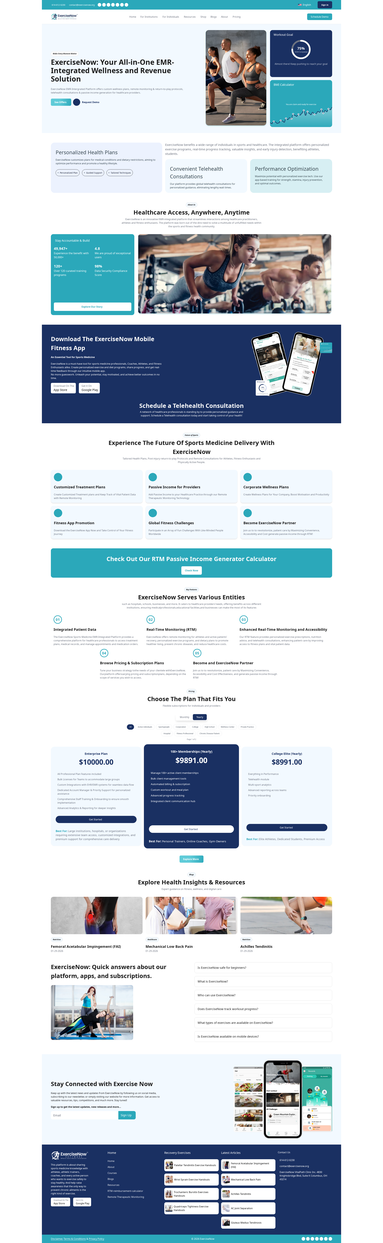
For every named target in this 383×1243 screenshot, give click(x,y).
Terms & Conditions (75, 1238)
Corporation (181, 727)
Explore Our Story (92, 306)
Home (132, 16)
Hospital (167, 733)
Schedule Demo (320, 16)
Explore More (191, 859)
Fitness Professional (185, 733)
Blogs (214, 16)
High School (210, 727)
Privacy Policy (96, 1238)
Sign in (324, 4)
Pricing (237, 16)
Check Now (191, 570)
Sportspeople (164, 727)
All (130, 727)
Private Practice (247, 727)
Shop (203, 16)
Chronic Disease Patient (209, 733)
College (195, 727)
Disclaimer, (57, 1238)
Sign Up (126, 1115)
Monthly (184, 717)
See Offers (60, 102)
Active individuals (145, 727)
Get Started (95, 819)
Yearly (199, 717)
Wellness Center (227, 727)
